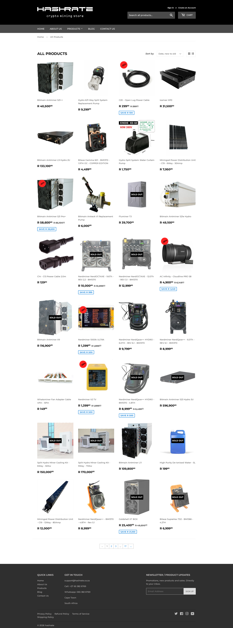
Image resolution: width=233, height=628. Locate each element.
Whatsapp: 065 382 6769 (77, 592)
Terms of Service (80, 613)
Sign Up (190, 591)
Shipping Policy (45, 617)
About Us (56, 28)
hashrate (49, 625)
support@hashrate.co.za (77, 580)
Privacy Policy (44, 613)
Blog (91, 28)
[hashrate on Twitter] (176, 614)
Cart (189, 15)
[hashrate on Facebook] (181, 614)
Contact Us (107, 28)
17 (125, 546)
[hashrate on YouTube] (192, 614)
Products (74, 28)
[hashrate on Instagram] (187, 614)
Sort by (150, 53)
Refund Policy (62, 613)
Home (40, 28)
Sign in (171, 8)
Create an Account (187, 8)
